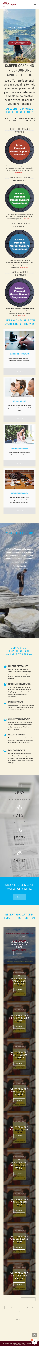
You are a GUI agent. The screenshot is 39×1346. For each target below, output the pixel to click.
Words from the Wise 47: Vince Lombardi (19, 981)
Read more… (19, 172)
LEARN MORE (20, 371)
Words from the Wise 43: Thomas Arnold (19, 1091)
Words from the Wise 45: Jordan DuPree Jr (19, 1055)
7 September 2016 (19, 973)
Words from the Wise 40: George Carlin (19, 1202)
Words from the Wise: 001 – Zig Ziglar (19, 944)
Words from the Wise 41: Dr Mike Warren (19, 1165)
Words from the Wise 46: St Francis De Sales (19, 1018)
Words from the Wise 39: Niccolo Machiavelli (19, 1239)
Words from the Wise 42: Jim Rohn (19, 1128)
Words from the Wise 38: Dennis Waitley (19, 1276)
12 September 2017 (19, 936)
